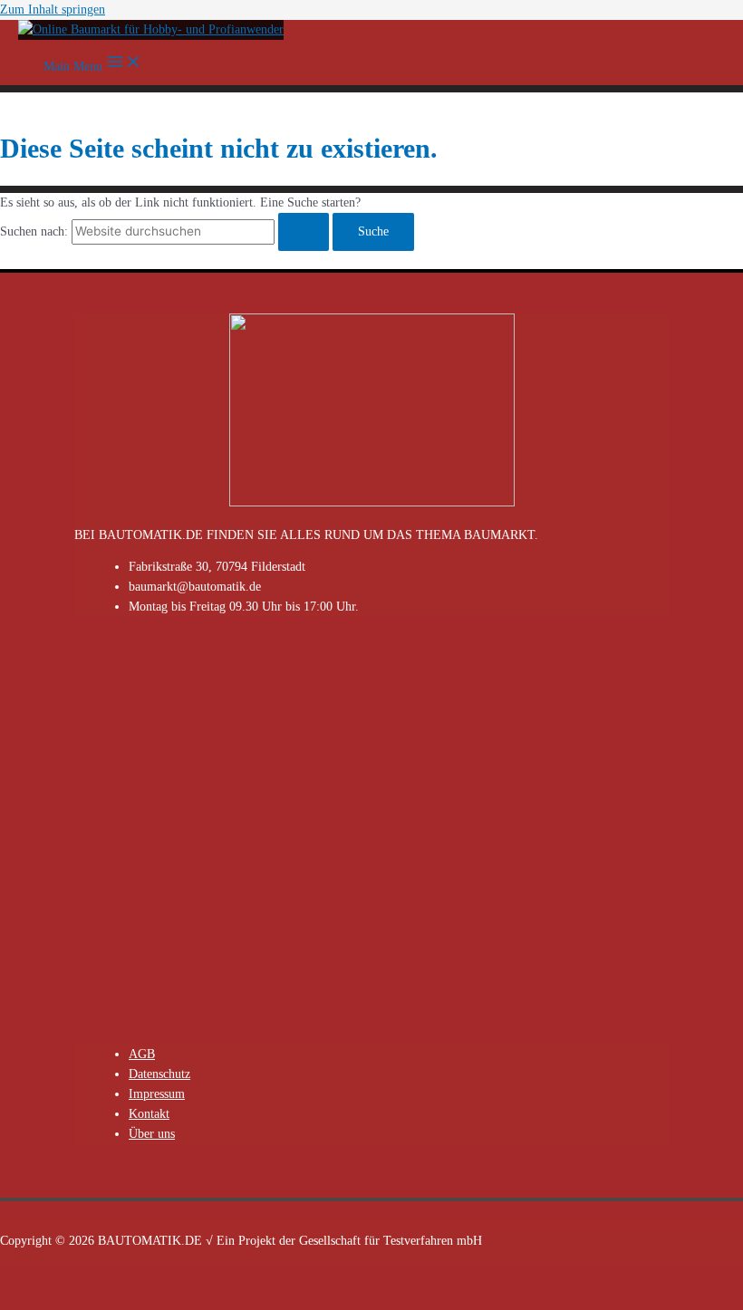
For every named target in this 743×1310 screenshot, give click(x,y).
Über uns (152, 1134)
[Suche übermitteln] (303, 232)
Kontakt (149, 1114)
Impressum (157, 1094)
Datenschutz (159, 1074)
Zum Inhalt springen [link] (52, 9)
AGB (142, 1054)
